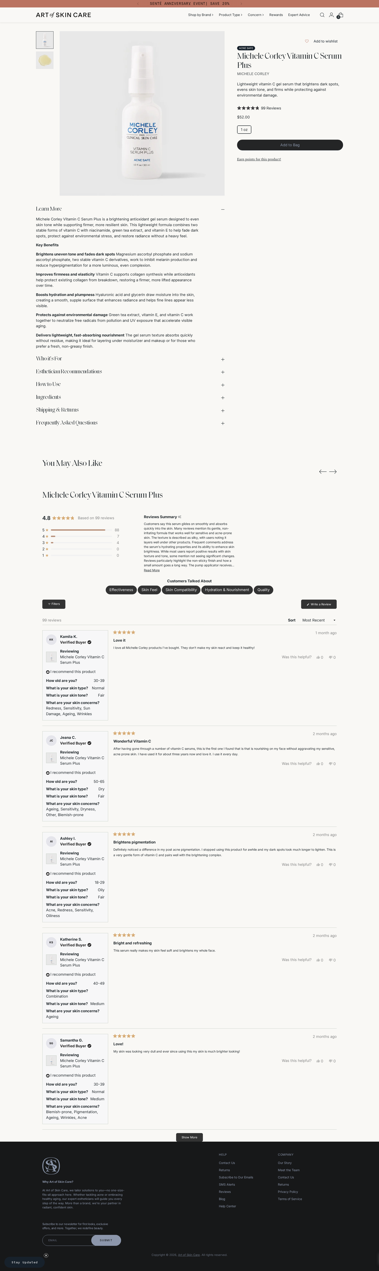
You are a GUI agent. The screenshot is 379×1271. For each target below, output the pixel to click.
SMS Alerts (227, 1184)
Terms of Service (290, 1199)
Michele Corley (253, 74)
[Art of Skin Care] (63, 15)
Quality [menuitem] (263, 590)
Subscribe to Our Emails (236, 1177)
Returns (224, 1170)
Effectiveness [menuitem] (121, 590)
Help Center (227, 1206)
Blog (222, 1199)
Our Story (285, 1163)
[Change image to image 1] (45, 40)
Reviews (225, 1192)
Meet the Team (289, 1170)
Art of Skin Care (189, 1255)
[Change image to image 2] (45, 60)
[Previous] (138, 3)
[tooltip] (179, 517)
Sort (292, 620)
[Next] (241, 3)
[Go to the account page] (331, 15)
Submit (106, 1240)
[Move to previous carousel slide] (323, 471)
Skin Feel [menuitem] (149, 590)
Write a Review (323, 605)
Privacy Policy (288, 1192)
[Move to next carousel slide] (333, 471)
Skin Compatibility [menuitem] (181, 590)
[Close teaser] (46, 1255)
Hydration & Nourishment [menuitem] (227, 590)
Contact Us (227, 1163)
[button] (290, 108)
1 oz (244, 129)
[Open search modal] (322, 15)
